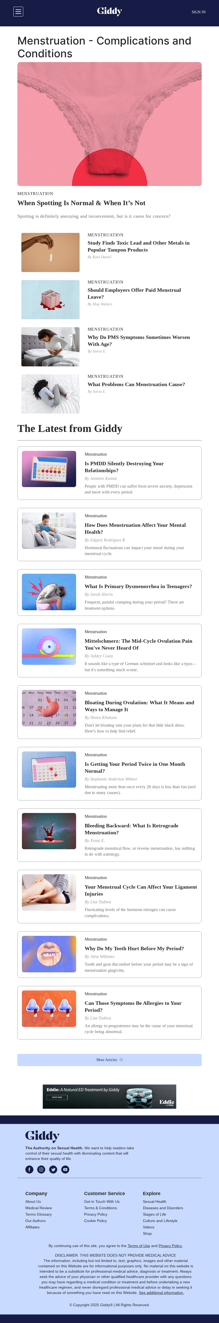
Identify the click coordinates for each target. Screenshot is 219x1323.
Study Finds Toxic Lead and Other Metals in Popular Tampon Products (139, 246)
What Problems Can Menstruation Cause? (136, 384)
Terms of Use (139, 1246)
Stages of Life (154, 1214)
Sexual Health (154, 1201)
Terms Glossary (38, 1214)
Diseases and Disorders (163, 1208)
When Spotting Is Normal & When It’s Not (81, 203)
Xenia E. (99, 351)
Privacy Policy (95, 1214)
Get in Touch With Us (102, 1201)
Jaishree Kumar (103, 478)
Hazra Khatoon (103, 717)
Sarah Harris (101, 594)
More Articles (106, 1060)
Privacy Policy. (171, 1246)
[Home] (109, 12)
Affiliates (32, 1227)
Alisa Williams (102, 956)
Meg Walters (102, 304)
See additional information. (161, 1292)
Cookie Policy (95, 1221)
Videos (148, 1227)
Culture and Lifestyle (160, 1221)
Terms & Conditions (100, 1208)
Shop (147, 1233)
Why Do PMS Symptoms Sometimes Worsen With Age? (139, 340)
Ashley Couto (101, 656)
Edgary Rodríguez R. (108, 540)
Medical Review (38, 1208)
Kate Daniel (102, 257)
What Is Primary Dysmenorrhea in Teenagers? (138, 586)
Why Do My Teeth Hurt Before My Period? (134, 948)
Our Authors (35, 1221)
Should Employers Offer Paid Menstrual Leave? (134, 293)
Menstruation (35, 193)
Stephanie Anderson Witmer (113, 779)
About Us (33, 1201)
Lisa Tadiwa (100, 902)
